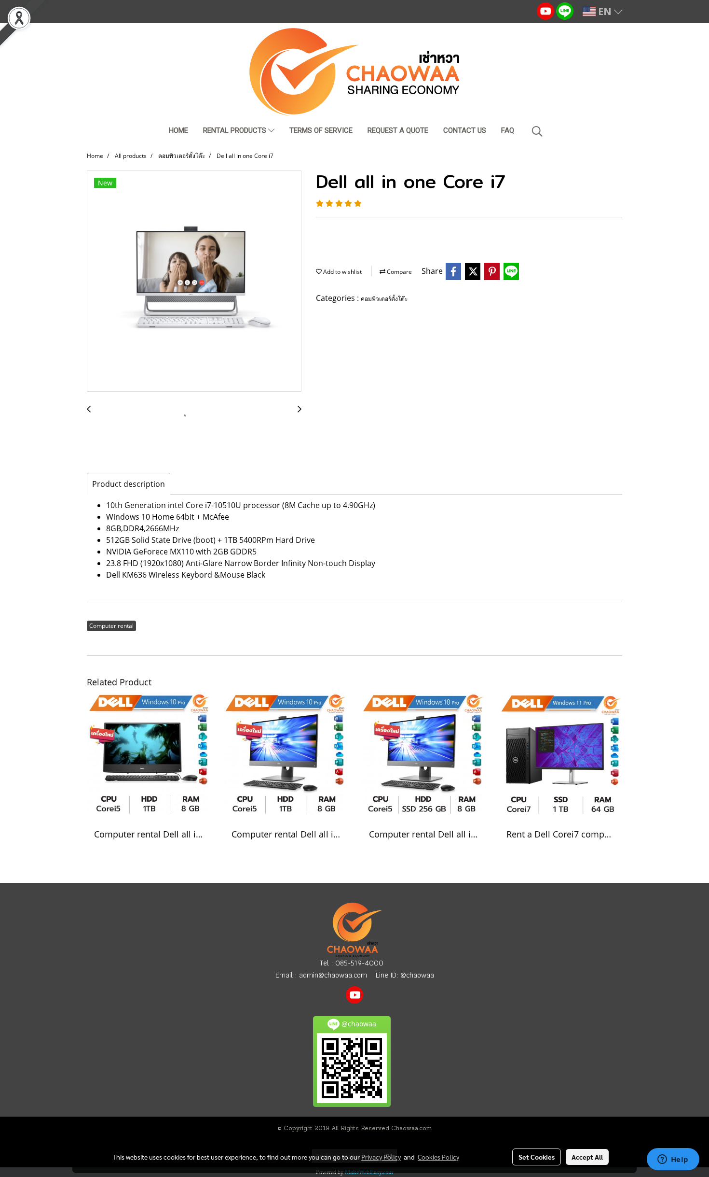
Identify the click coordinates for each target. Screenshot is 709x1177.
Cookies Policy (438, 1156)
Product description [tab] (128, 484)
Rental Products (235, 130)
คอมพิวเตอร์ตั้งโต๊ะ (384, 299)
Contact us (464, 130)
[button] (537, 131)
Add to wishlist (342, 272)
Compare (398, 272)
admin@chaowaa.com (333, 975)
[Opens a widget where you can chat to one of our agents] (672, 1160)
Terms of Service (321, 130)
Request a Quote (398, 130)
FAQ (507, 130)
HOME (178, 130)
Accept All (587, 1156)
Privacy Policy (381, 1156)
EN (605, 11)
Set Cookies (536, 1156)
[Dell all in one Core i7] (194, 281)
